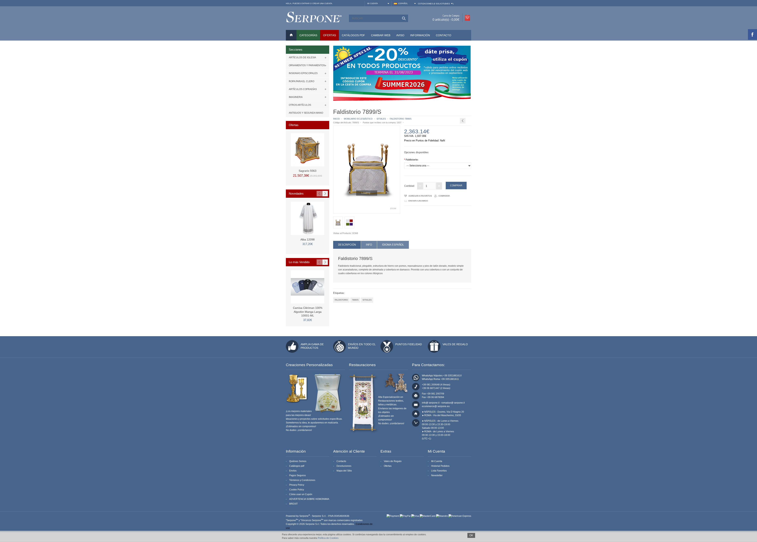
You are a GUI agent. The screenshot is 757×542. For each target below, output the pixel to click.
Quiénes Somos (297, 461)
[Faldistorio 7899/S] (366, 169)
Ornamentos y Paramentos (307, 65)
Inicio (336, 119)
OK (471, 535)
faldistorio (341, 300)
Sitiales (381, 119)
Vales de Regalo (455, 344)
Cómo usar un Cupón (300, 494)
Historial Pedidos (440, 466)
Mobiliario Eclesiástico (358, 119)
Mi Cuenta (436, 461)
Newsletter (437, 475)
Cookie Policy (296, 489)
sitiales (367, 300)
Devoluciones (344, 466)
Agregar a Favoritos (420, 196)
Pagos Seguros (297, 475)
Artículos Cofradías (303, 89)
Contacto (443, 35)
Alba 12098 (307, 239)
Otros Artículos (300, 105)
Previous (319, 193)
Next (325, 193)
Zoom (393, 208)
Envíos (292, 470)
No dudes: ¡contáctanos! (299, 430)
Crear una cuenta (322, 3)
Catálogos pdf (296, 466)
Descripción (347, 244)
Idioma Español (393, 244)
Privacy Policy (296, 485)
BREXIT (293, 503)
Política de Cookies (328, 538)
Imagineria (296, 97)
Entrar (305, 3)
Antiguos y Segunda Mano (306, 112)
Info (369, 244)
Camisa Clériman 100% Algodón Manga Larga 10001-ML (307, 311)
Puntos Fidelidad (408, 344)
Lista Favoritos (439, 470)
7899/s (355, 300)
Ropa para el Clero (301, 81)
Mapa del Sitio (344, 470)
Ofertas (388, 466)
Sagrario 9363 (307, 170)
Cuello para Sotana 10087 (474, 111)
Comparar (444, 196)
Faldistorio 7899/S (400, 119)
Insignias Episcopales (303, 73)
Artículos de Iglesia (302, 57)
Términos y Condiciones (302, 480)
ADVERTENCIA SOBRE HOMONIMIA (309, 499)
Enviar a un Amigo (418, 201)
